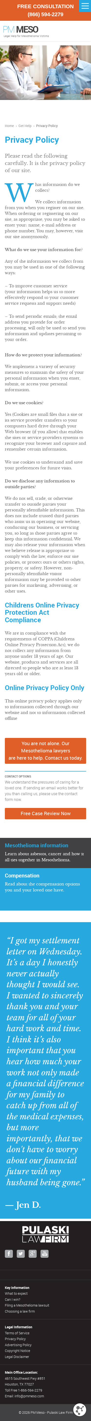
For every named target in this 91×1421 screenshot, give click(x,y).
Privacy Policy (15, 1338)
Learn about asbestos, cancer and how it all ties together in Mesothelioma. (44, 851)
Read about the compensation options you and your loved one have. (42, 882)
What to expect (16, 1293)
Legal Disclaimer (17, 1356)
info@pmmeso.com (29, 1396)
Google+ (33, 1254)
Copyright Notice (17, 1350)
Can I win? (12, 1299)
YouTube (45, 1254)
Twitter (21, 1254)
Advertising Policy (18, 1345)
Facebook (9, 1254)
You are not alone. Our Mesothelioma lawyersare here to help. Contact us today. (45, 750)
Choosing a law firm (20, 1311)
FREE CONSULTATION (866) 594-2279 (45, 10)
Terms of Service (17, 1333)
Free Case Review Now (46, 813)
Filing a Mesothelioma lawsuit (27, 1305)
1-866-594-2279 (30, 1390)
